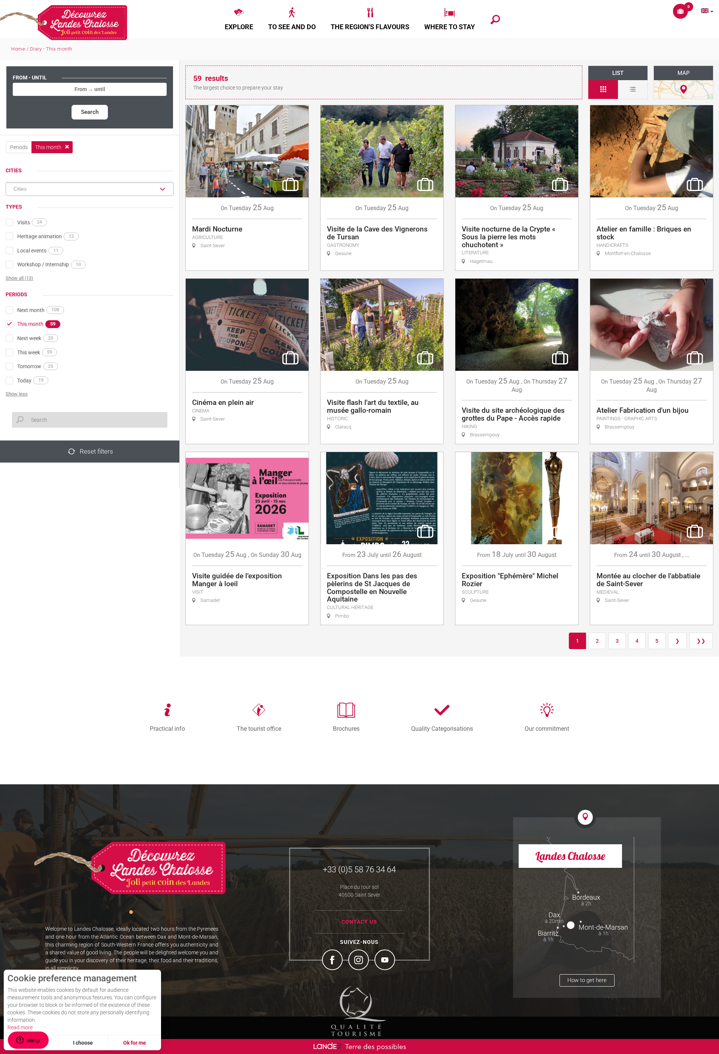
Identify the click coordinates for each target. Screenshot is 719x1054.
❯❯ (701, 641)
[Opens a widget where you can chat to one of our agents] (28, 1041)
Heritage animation (45, 236)
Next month (38, 310)
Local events (37, 251)
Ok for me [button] (134, 1043)
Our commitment (547, 728)
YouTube (385, 960)
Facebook (333, 960)
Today (30, 380)
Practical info (167, 728)
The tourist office (259, 728)
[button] (239, 19)
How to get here (587, 980)
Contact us (359, 922)
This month (36, 324)
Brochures (346, 728)
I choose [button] (83, 1043)
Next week (35, 338)
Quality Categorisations (442, 728)
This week (34, 352)
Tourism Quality (359, 1011)
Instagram (359, 960)
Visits (29, 222)
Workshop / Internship (49, 264)
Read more (20, 1027)
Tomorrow (35, 366)
